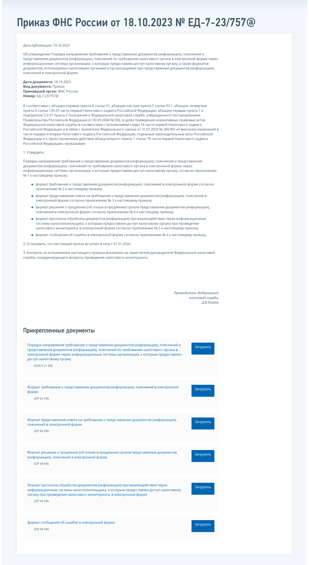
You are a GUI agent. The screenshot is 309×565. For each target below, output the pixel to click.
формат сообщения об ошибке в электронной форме (71, 522)
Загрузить (203, 346)
